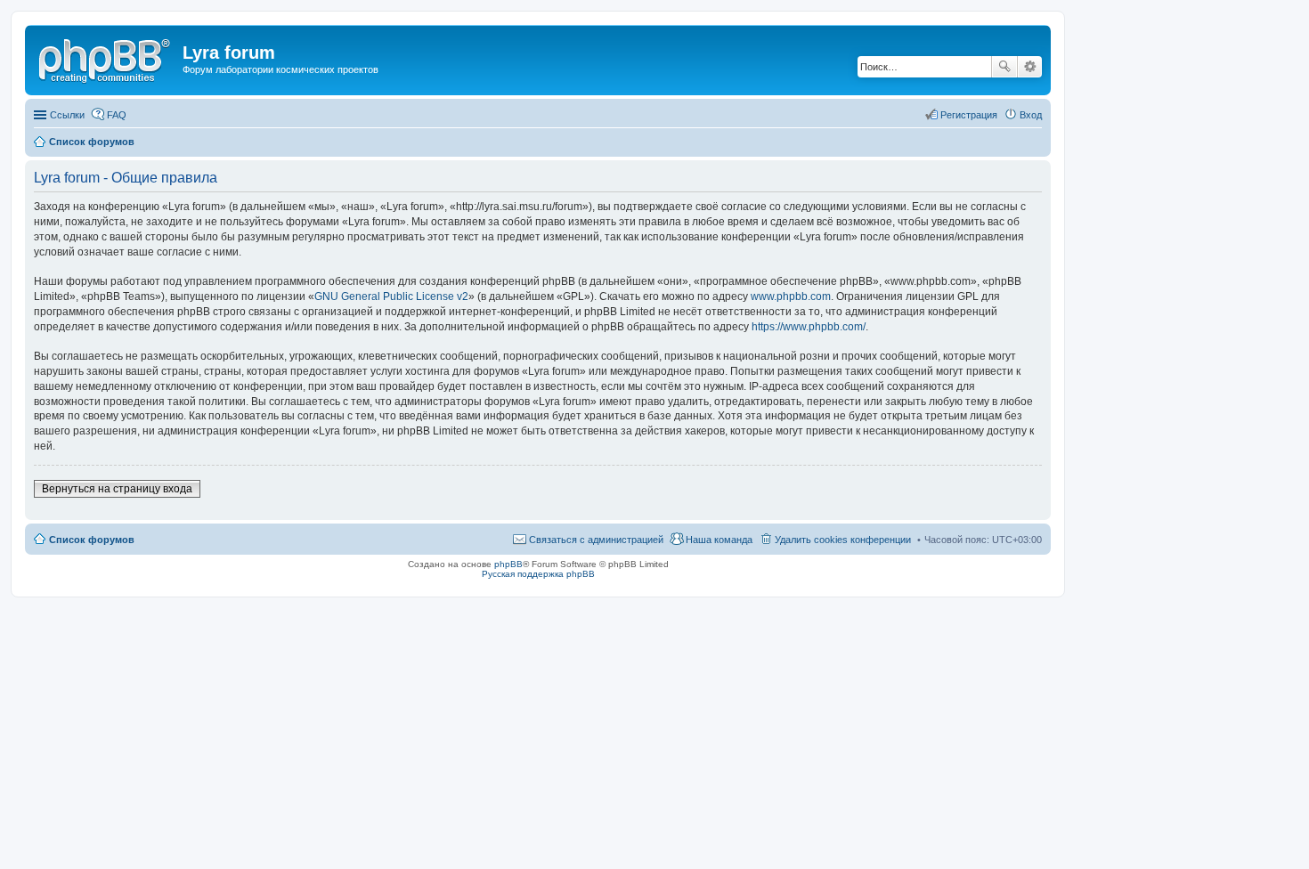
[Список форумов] (106, 57)
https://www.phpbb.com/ (809, 327)
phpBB (508, 564)
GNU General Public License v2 (391, 296)
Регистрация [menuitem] (968, 115)
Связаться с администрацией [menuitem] (596, 539)
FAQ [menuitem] (116, 115)
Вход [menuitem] (1031, 115)
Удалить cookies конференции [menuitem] (843, 539)
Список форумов (91, 539)
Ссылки (67, 115)
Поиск (1004, 66)
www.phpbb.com (791, 296)
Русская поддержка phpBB (538, 574)
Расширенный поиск (1030, 66)
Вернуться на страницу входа (117, 489)
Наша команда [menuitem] (719, 539)
